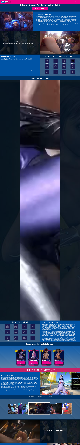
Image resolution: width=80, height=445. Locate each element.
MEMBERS (69, 1)
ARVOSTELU (61, 1)
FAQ (56, 1)
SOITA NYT (40, 8)
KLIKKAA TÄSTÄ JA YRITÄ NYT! (40, 370)
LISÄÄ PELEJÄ (74, 1)
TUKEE (65, 1)
